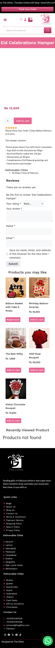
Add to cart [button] (36, 319)
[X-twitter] (12, 634)
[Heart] (21, 19)
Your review (14, 208)
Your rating (13, 203)
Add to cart (22, 120)
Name (10, 225)
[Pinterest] (16, 634)
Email (10, 238)
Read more (13, 319)
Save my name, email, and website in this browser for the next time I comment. (30, 254)
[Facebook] (8, 634)
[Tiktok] (20, 634)
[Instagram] (5, 634)
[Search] (47, 30)
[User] (25, 19)
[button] (5, 19)
